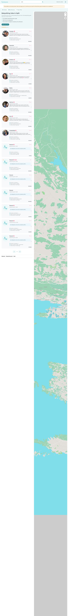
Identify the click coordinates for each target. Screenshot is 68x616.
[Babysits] (5, 2)
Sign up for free (5, 24)
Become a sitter (60, 1)
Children (5, 9)
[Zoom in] (65, 13)
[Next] (19, 251)
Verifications (12, 9)
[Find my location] (65, 18)
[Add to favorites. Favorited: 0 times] (31, 160)
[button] (51, 314)
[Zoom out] (65, 15)
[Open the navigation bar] (65, 2)
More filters (19, 9)
